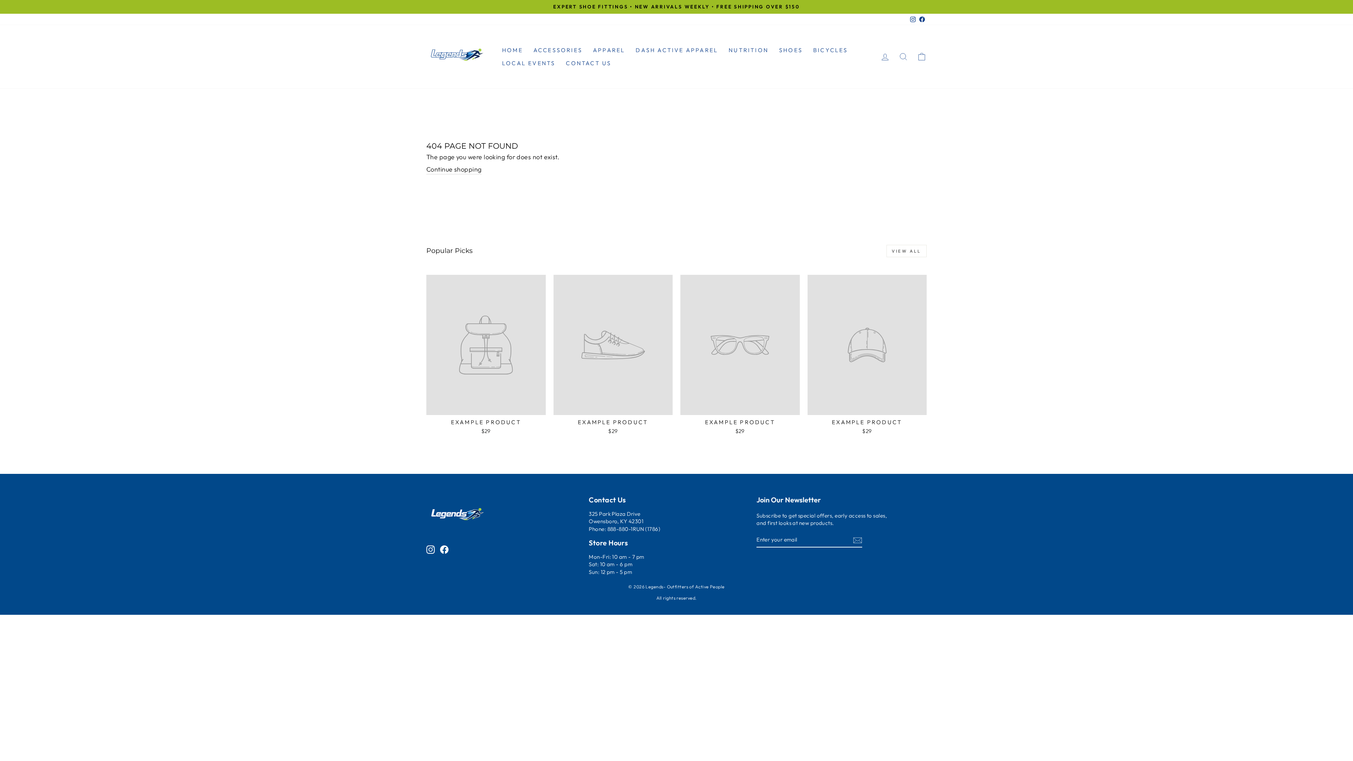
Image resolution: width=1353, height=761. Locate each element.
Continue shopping (454, 169)
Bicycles (830, 50)
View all (906, 251)
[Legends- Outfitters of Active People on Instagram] (430, 549)
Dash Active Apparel (677, 50)
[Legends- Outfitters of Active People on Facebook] (444, 549)
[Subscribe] (857, 540)
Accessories (557, 50)
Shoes (791, 50)
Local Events (528, 63)
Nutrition (748, 50)
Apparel (609, 50)
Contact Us (588, 63)
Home (512, 50)
